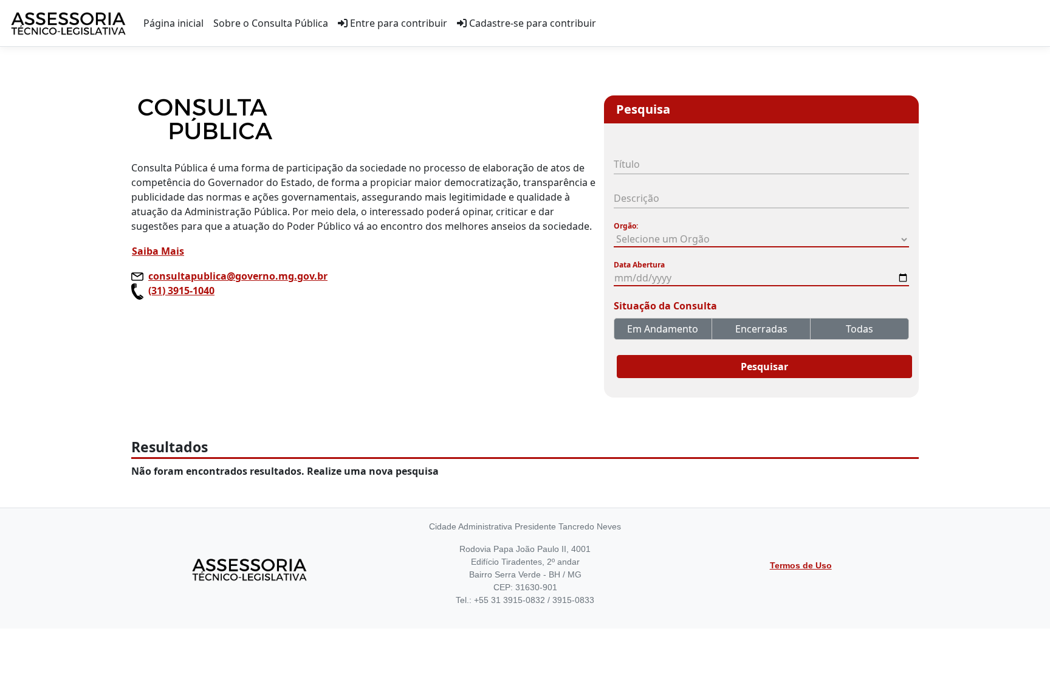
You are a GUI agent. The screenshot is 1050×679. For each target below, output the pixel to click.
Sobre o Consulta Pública (270, 23)
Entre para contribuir (397, 23)
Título (627, 164)
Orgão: (626, 226)
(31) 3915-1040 (181, 290)
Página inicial (173, 23)
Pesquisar (764, 366)
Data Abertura (639, 265)
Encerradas (761, 329)
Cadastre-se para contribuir (531, 23)
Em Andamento (662, 329)
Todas (859, 329)
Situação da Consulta (665, 305)
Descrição (636, 198)
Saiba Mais (158, 251)
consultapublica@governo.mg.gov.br (238, 276)
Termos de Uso (801, 565)
